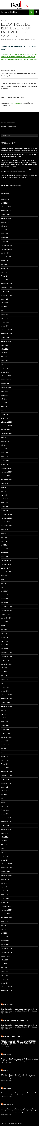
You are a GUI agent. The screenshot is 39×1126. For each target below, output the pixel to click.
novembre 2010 (6, 868)
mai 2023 (4, 310)
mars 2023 (4, 318)
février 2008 (5, 979)
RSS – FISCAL (7, 1054)
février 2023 (5, 322)
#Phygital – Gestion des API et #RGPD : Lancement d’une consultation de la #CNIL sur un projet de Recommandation (18, 1077)
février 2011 (5, 856)
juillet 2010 (5, 879)
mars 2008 (4, 975)
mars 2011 (4, 852)
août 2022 (4, 345)
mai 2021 (4, 403)
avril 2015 (4, 679)
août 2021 (4, 391)
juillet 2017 (5, 579)
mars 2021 (4, 410)
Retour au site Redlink (8, 127)
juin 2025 (4, 226)
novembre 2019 (6, 472)
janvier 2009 (5, 944)
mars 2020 (4, 456)
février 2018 (5, 553)
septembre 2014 (6, 706)
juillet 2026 (5, 199)
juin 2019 (4, 491)
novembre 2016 (6, 610)
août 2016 (4, 622)
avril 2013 (4, 756)
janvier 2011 (5, 860)
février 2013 (5, 764)
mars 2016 (4, 641)
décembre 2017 (6, 560)
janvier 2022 (5, 372)
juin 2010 (4, 883)
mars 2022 (4, 364)
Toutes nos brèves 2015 (9, 119)
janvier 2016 (5, 649)
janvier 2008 (5, 983)
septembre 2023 (6, 295)
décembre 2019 (6, 468)
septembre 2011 (6, 829)
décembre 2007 (6, 987)
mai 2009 (4, 929)
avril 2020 (4, 453)
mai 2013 (4, 752)
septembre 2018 (6, 526)
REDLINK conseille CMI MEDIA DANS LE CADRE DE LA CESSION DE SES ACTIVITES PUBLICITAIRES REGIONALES (18, 1043)
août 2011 (4, 833)
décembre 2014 (6, 695)
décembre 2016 (6, 606)
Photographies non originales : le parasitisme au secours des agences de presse (18, 155)
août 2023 (4, 299)
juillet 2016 (5, 626)
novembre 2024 (6, 249)
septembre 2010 (6, 875)
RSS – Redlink (8, 1004)
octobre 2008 (5, 956)
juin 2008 (4, 964)
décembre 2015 (6, 652)
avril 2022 (4, 360)
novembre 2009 (6, 910)
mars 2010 (4, 894)
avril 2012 (4, 802)
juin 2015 (4, 672)
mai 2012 (4, 798)
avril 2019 (4, 499)
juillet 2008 (5, 960)
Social (3, 20)
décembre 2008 (6, 948)
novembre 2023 (6, 287)
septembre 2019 (6, 479)
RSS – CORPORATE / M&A (12, 1036)
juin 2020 (4, 445)
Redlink (16, 40)
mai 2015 (4, 675)
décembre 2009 (6, 906)
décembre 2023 (6, 284)
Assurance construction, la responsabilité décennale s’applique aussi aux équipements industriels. (19, 1094)
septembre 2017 (6, 572)
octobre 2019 (5, 476)
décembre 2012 (6, 772)
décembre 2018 (6, 514)
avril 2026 (4, 203)
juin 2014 (4, 710)
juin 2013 (4, 748)
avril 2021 (4, 406)
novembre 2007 (6, 991)
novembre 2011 (6, 821)
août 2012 (4, 787)
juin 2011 (4, 841)
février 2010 (5, 898)
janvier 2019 (5, 510)
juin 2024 (4, 264)
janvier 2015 (5, 691)
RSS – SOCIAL (8, 1104)
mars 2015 (4, 683)
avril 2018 (4, 545)
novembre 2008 (6, 952)
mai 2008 (4, 967)
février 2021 (5, 414)
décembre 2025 (6, 207)
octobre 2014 (5, 702)
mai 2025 (4, 230)
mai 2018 (4, 541)
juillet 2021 (5, 395)
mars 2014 (4, 722)
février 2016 (5, 645)
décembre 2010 (6, 864)
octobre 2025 (5, 214)
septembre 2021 (6, 387)
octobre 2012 (5, 779)
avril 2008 (4, 971)
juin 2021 (4, 399)
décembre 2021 (6, 376)
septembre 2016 (6, 618)
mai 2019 (4, 495)
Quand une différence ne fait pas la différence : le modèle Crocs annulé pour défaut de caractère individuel (19, 149)
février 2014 (5, 725)
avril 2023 (4, 314)
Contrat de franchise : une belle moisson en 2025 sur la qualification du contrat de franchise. (19, 176)
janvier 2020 (5, 464)
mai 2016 (4, 633)
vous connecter (15, 103)
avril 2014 (4, 718)
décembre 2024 (6, 245)
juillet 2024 (5, 260)
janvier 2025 (5, 241)
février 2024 (5, 276)
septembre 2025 (6, 218)
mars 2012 (4, 806)
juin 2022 (4, 353)
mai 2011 (4, 845)
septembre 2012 (6, 783)
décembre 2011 (6, 818)
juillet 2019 (5, 487)
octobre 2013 (5, 733)
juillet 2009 (5, 921)
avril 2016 (4, 637)
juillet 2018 (5, 533)
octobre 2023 (5, 291)
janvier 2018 (5, 556)
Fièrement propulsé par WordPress (11, 1123)
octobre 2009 (5, 914)
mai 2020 (4, 449)
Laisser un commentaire (28, 40)
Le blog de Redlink (9, 12)
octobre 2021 (5, 383)
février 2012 (5, 810)
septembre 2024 (6, 257)
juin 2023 (4, 307)
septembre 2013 (6, 737)
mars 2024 (4, 272)
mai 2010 (4, 887)
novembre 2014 (6, 699)
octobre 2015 (5, 660)
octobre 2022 (5, 337)
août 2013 (4, 741)
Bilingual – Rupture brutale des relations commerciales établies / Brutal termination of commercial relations (19, 85)
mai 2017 (4, 587)
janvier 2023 (5, 326)
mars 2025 (4, 234)
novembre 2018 (6, 518)
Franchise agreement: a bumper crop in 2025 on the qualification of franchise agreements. (18, 171)
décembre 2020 (6, 422)
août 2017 (4, 576)
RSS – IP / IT (7, 1070)
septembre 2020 (6, 433)
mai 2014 (4, 714)
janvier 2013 (5, 768)
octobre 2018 (5, 522)
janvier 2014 (5, 729)
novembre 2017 (6, 564)
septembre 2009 (6, 918)
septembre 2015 (6, 664)
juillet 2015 (5, 668)
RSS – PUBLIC (7, 1088)
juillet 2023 (5, 303)
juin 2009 (4, 925)
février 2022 (5, 368)
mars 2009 (4, 937)
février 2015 (5, 687)
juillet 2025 (5, 222)
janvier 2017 (5, 602)
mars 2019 (4, 503)
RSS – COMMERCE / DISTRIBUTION (15, 1020)
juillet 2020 (5, 441)
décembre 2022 (6, 330)
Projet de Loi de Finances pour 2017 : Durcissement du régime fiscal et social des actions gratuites (19, 1060)
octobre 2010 (5, 871)
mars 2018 (4, 549)
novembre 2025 (6, 211)
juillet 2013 (5, 745)
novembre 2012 (6, 775)
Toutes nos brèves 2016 (9, 123)
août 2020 (4, 437)
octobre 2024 (5, 253)
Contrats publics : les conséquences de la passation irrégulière (18, 73)
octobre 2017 (5, 568)
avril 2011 (4, 848)
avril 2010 (4, 891)
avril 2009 (4, 933)
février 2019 (5, 506)
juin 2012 (4, 795)
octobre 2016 (5, 614)
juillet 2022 (5, 349)
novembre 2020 (6, 426)
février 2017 (5, 599)
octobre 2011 (5, 825)
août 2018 (4, 529)
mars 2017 (4, 595)
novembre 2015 (6, 656)
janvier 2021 (5, 418)
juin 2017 (4, 583)
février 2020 (5, 460)
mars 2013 (4, 760)
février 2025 (5, 237)
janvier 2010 (5, 902)
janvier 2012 (5, 814)
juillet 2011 (5, 837)
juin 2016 (4, 629)
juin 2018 (4, 537)
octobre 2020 (5, 430)
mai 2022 (4, 357)
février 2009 (5, 941)
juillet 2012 (5, 791)
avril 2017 (4, 591)
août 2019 (4, 483)
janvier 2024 (5, 280)
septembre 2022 (6, 341)
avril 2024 (4, 268)
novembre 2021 (6, 380)
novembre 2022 (6, 333)
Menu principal (36, 12)
